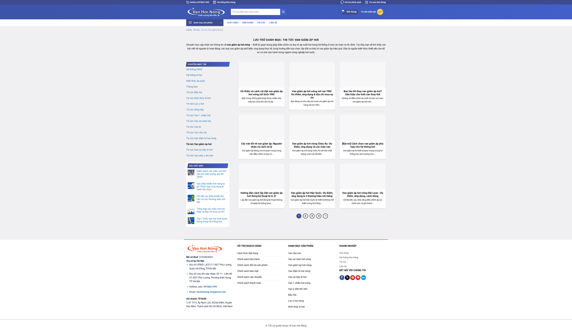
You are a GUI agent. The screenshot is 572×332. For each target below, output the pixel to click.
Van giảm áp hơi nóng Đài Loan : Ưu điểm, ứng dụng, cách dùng (362, 195)
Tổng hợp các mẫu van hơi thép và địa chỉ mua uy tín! (211, 210)
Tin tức (261, 22)
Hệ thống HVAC (194, 69)
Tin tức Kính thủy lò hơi (198, 98)
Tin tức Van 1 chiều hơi (198, 115)
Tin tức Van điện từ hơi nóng (201, 138)
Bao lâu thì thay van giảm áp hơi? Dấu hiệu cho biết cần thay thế (363, 93)
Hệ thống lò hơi (194, 75)
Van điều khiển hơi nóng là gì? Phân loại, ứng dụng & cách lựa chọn (211, 186)
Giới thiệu (232, 22)
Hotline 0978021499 (199, 2)
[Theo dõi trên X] (347, 277)
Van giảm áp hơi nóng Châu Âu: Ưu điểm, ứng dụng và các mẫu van (312, 145)
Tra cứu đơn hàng (377, 2)
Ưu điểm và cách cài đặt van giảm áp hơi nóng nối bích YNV (261, 93)
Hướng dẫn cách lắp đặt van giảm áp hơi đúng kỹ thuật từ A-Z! (262, 195)
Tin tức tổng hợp (195, 109)
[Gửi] (283, 12)
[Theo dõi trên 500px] (363, 277)
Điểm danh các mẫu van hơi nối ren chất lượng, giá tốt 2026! (211, 174)
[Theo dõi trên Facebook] (341, 277)
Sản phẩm (247, 22)
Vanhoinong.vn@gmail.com (211, 291)
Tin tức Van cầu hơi (196, 132)
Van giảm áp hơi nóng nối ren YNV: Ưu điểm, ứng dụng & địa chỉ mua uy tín (312, 94)
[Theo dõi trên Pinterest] (352, 277)
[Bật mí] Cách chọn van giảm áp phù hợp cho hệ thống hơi (362, 145)
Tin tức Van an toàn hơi (198, 121)
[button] (204, 22)
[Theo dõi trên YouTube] (358, 277)
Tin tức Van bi (193, 126)
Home (189, 30)
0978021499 (210, 286)
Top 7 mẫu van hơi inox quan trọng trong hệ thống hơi (212, 220)
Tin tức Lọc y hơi (195, 103)
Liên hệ (273, 22)
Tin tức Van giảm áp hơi (199, 144)
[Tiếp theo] (325, 216)
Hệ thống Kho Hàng (226, 2)
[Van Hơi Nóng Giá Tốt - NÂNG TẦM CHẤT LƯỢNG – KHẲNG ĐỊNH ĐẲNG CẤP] (206, 12)
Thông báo (192, 86)
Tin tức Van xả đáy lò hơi (199, 149)
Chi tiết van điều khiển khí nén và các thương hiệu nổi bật (211, 199)
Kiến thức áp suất (195, 80)
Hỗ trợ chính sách (353, 2)
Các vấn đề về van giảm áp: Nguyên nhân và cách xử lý (261, 145)
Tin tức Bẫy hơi (194, 92)
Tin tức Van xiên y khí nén (199, 155)
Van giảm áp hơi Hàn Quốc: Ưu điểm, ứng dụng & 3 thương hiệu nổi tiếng (312, 195)
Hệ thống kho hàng (348, 257)
